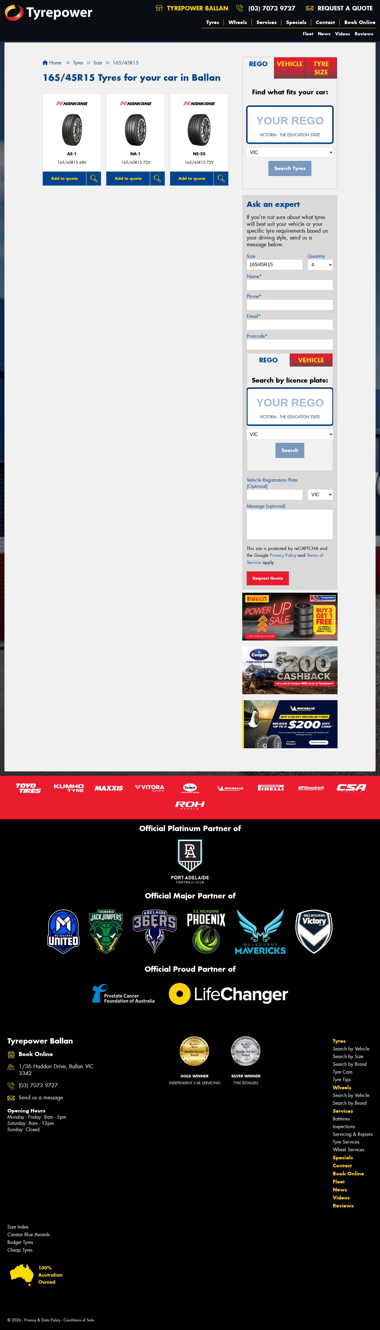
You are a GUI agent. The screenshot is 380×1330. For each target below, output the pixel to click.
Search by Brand (350, 1064)
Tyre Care (342, 1072)
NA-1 (135, 153)
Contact (325, 22)
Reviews (364, 34)
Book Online (360, 22)
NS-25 (199, 153)
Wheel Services (348, 1150)
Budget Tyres (20, 1242)
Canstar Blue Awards (28, 1234)
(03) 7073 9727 (271, 8)
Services (266, 22)
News (324, 34)
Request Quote (268, 578)
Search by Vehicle (351, 1049)
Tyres (212, 22)
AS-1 (72, 153)
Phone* (254, 296)
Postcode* (257, 336)
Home (54, 63)
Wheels (238, 22)
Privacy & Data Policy (42, 1320)
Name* (254, 276)
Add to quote (64, 178)
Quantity (316, 256)
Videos (342, 34)
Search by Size (348, 1056)
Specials (296, 22)
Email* (254, 316)
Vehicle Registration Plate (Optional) (272, 483)
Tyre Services (346, 1142)
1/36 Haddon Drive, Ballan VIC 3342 (56, 1070)
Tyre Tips (342, 1080)
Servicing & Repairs (353, 1134)
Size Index (17, 1227)
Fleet (308, 34)
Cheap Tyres (19, 1250)
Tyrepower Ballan (196, 8)
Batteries (341, 1119)
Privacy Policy (283, 555)
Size (251, 256)
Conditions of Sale (79, 1320)
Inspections (344, 1126)
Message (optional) (266, 506)
